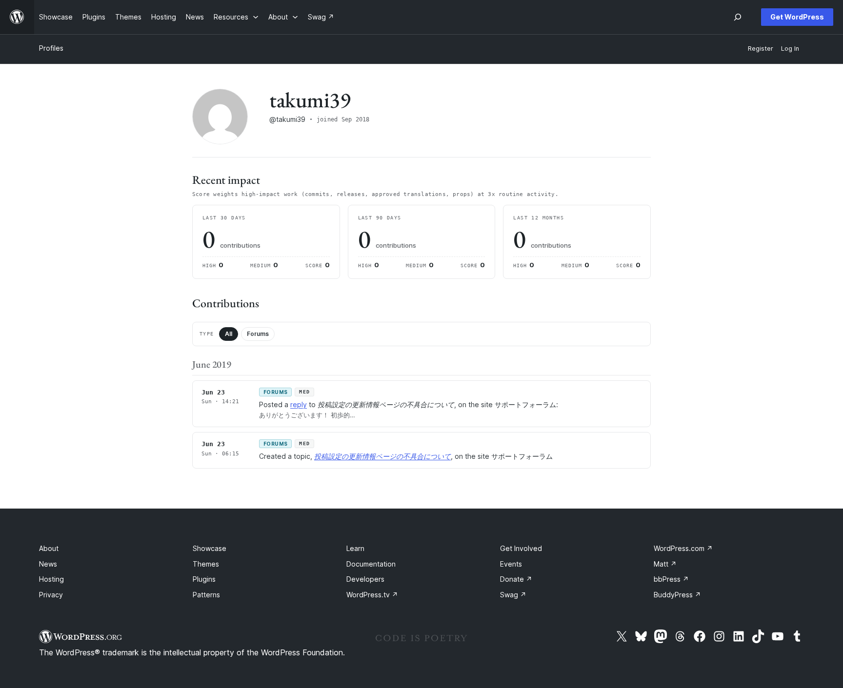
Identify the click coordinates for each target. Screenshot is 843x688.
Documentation (371, 564)
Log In (790, 48)
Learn (355, 548)
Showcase (209, 548)
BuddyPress (677, 594)
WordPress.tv (372, 594)
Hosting (51, 579)
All (228, 333)
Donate (516, 579)
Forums (258, 333)
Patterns (206, 594)
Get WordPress (797, 17)
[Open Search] (737, 17)
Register (760, 48)
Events (511, 564)
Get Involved (521, 548)
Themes (206, 564)
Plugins (204, 579)
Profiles (51, 48)
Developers (365, 579)
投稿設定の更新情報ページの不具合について (382, 456)
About (49, 548)
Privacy (51, 594)
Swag (513, 594)
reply (298, 404)
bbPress (671, 579)
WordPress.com (683, 548)
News (48, 564)
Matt (665, 564)
